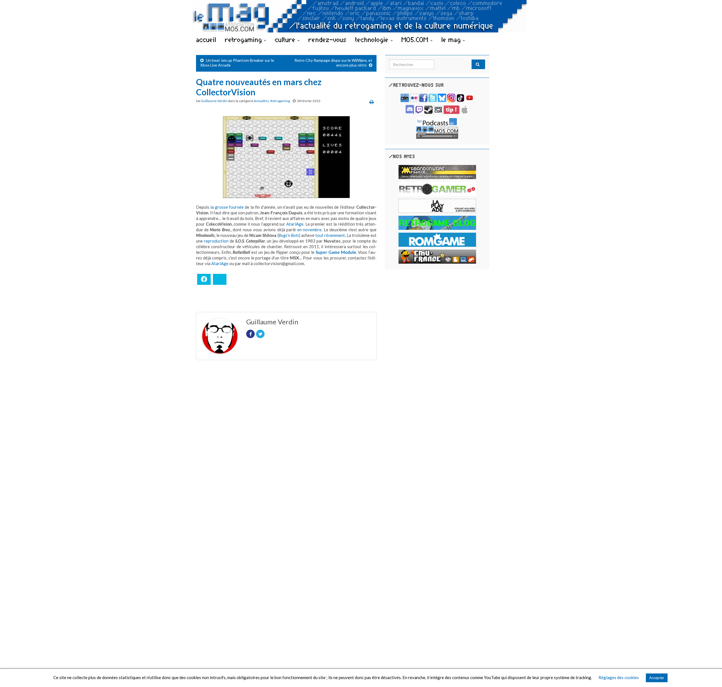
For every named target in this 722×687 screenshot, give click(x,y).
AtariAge (294, 223)
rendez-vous (328, 39)
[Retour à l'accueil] (361, 16)
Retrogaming (280, 101)
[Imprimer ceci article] (371, 101)
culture (286, 39)
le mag (452, 39)
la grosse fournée (227, 207)
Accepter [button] (656, 677)
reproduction (216, 240)
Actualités (261, 101)
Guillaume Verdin (214, 101)
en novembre (309, 229)
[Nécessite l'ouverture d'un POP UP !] (437, 127)
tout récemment (330, 235)
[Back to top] (709, 674)
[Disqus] (286, 441)
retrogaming (244, 39)
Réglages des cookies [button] (618, 677)
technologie (373, 39)
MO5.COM (416, 39)
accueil (206, 39)
